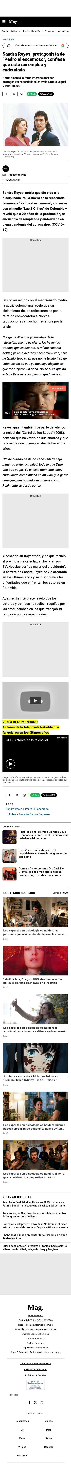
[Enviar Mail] (4, 175)
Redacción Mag (17, 174)
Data (48, 1429)
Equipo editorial (35, 1315)
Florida (5, 31)
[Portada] (35, 1313)
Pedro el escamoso (37, 809)
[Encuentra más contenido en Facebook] (6, 94)
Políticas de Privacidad (35, 1369)
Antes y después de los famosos (29, 814)
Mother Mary (63, 31)
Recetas (48, 1446)
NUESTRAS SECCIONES (35, 1413)
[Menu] (5, 22)
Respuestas (22, 1421)
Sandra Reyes (14, 809)
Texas (25, 31)
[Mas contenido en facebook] (30, 1402)
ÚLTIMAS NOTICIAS (17, 1197)
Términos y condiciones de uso (35, 1363)
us (22, 1429)
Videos (49, 1421)
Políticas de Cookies (35, 1375)
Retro (49, 1438)
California (15, 31)
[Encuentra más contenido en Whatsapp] (21, 94)
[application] (35, 753)
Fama (22, 1438)
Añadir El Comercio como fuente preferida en (36, 45)
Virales (22, 1446)
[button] (10, 764)
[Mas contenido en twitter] (35, 1402)
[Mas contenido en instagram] (41, 1402)
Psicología (49, 31)
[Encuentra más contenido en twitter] (13, 94)
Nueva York (36, 31)
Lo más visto (13, 826)
